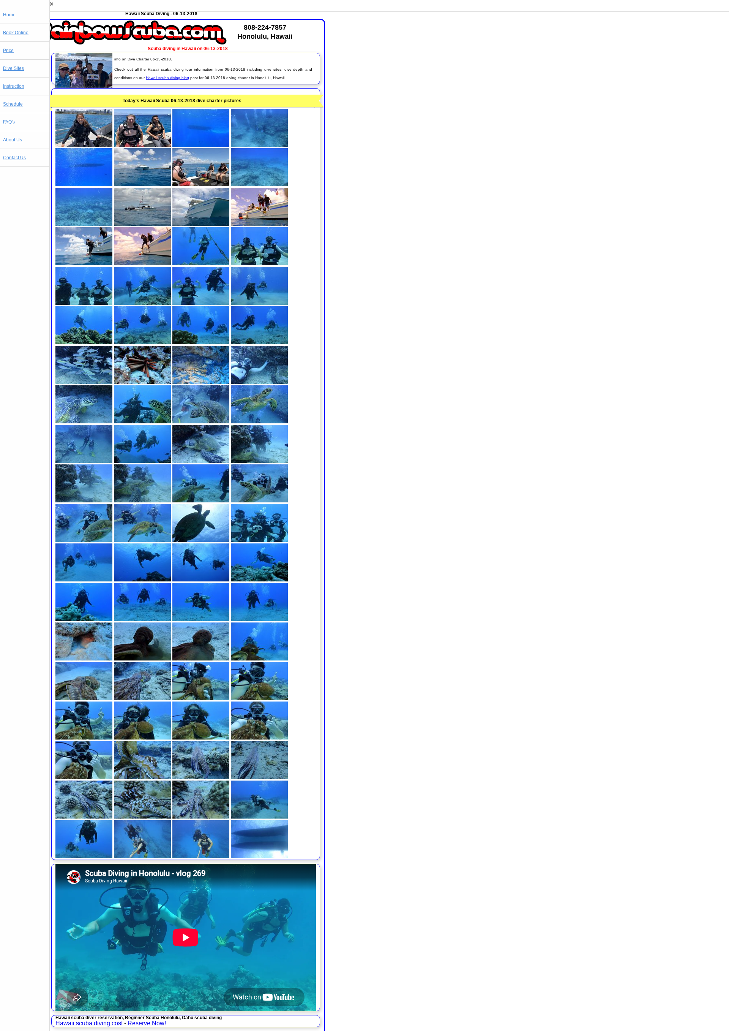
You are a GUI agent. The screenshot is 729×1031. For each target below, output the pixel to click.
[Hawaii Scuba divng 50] (142, 619)
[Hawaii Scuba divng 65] (83, 777)
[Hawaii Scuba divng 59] (200, 698)
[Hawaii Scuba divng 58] (142, 698)
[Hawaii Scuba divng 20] (259, 302)
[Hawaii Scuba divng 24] (259, 342)
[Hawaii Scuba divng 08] (259, 184)
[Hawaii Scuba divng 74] (142, 856)
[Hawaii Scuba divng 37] (83, 500)
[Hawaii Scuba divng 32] (259, 421)
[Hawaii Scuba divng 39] (200, 500)
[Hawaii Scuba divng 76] (259, 856)
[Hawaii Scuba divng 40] (259, 500)
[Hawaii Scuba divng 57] (83, 698)
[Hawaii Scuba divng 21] (83, 342)
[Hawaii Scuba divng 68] (259, 777)
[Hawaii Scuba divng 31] (200, 421)
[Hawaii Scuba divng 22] (142, 342)
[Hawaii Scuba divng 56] (259, 658)
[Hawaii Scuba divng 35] (200, 461)
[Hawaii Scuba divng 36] (259, 461)
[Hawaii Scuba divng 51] (200, 619)
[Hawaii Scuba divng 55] (200, 658)
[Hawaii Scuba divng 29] (83, 421)
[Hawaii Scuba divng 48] (259, 579)
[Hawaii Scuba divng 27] (200, 382)
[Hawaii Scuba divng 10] (142, 223)
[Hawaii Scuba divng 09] (83, 223)
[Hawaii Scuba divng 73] (83, 856)
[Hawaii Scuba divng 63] (200, 737)
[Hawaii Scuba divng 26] (142, 382)
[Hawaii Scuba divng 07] (200, 184)
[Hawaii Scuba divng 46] (142, 579)
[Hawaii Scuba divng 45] (83, 579)
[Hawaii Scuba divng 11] (200, 223)
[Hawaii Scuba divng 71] (200, 816)
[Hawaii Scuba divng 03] (200, 144)
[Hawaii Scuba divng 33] (83, 461)
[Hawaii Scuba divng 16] (259, 263)
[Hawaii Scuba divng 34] (142, 461)
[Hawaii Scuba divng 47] (200, 579)
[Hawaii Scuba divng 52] (259, 619)
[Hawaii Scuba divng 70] (142, 816)
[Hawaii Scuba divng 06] (142, 184)
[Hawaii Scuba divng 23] (200, 342)
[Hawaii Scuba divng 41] (83, 540)
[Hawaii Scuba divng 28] (259, 382)
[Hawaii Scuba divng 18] (142, 302)
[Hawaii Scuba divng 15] (200, 263)
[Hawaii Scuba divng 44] (259, 540)
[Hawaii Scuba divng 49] (83, 619)
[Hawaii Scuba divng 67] (200, 777)
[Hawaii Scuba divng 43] (200, 540)
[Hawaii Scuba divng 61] (83, 737)
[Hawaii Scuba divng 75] (200, 856)
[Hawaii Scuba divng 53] (83, 658)
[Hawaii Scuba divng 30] (142, 421)
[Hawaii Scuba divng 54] (142, 658)
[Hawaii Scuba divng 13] (83, 263)
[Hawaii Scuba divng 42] (142, 540)
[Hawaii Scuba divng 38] (142, 500)
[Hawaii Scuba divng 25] (83, 382)
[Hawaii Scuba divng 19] (200, 302)
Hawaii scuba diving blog (167, 78)
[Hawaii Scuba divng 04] (259, 144)
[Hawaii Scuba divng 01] (83, 144)
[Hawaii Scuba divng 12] (259, 223)
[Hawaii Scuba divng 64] (259, 737)
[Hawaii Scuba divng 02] (142, 144)
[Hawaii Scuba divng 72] (259, 816)
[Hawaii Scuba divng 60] (259, 698)
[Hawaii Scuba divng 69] (83, 816)
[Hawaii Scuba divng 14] (142, 263)
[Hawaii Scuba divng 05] (83, 184)
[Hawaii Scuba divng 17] (83, 302)
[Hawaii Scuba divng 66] (142, 777)
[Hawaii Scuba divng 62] (142, 737)
